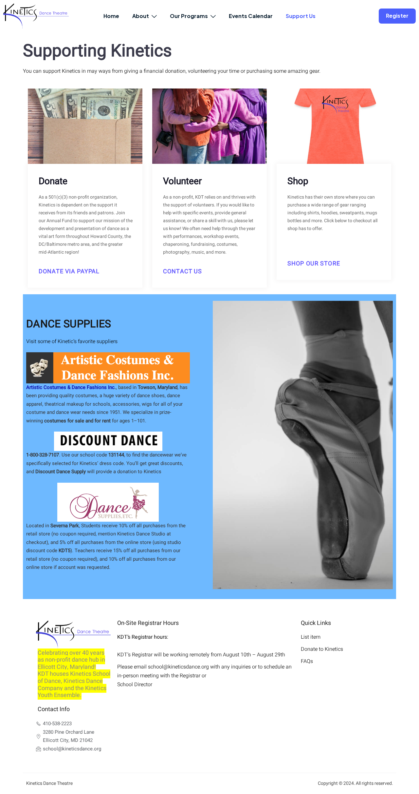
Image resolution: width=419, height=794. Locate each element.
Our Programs (189, 15)
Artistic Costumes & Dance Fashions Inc (70, 387)
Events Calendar (251, 15)
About (140, 15)
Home (111, 15)
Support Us (301, 15)
